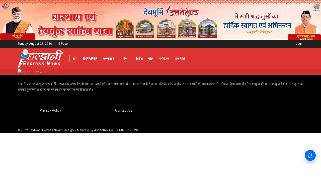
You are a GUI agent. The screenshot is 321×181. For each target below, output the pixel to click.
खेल (150, 59)
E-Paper (63, 44)
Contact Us (123, 110)
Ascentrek (101, 130)
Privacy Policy (50, 110)
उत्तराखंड (109, 59)
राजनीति (180, 59)
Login (299, 44)
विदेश (139, 59)
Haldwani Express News (45, 130)
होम (75, 59)
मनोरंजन (164, 59)
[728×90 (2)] (160, 20)
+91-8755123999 (127, 130)
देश (125, 59)
